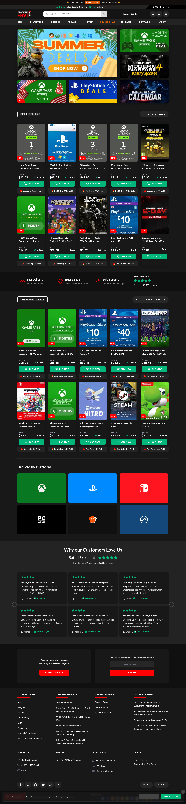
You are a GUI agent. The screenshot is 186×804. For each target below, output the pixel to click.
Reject (149, 796)
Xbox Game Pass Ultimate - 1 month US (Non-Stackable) (73, 709)
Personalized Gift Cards (145, 764)
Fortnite (90, 22)
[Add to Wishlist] (153, 14)
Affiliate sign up (54, 672)
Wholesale (101, 766)
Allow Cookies (171, 796)
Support (161, 22)
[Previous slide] (14, 604)
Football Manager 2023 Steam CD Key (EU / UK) (154, 352)
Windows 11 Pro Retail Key (69, 725)
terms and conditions (88, 797)
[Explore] (144, 51)
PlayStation (36, 22)
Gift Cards (126, 22)
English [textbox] (166, 7)
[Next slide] (171, 604)
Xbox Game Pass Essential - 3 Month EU (61, 352)
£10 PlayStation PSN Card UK (122, 239)
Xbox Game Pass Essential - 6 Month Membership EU (60, 425)
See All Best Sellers (154, 114)
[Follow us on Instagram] (35, 785)
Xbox (20, 22)
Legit (19, 722)
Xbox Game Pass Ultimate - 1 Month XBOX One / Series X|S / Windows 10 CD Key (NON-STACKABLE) (31, 167)
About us (21, 702)
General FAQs (101, 707)
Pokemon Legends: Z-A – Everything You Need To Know (151, 713)
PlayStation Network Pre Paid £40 (122, 352)
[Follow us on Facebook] (20, 785)
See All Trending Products (150, 299)
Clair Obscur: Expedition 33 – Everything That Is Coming (147, 704)
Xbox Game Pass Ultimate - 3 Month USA (92, 167)
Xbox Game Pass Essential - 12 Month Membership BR (29, 352)
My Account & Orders (129, 14)
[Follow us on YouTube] (43, 785)
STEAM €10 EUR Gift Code (122, 425)
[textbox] (155, 7)
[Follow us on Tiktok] (50, 785)
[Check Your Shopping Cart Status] (166, 14)
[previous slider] (21, 53)
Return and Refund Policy (29, 738)
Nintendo (55, 22)
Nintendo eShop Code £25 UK (153, 425)
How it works (140, 760)
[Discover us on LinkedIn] (58, 785)
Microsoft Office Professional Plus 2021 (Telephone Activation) (72, 742)
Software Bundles (64, 702)
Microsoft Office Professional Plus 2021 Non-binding (72, 733)
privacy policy (67, 797)
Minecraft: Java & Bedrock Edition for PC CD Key (61, 239)
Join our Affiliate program (68, 760)
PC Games (73, 22)
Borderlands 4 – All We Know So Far (151, 720)
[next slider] (113, 53)
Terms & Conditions (26, 733)
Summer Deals (107, 22)
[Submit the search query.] (104, 14)
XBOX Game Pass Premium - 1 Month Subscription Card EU (30, 239)
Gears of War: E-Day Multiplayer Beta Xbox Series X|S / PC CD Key (154, 239)
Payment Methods (103, 712)
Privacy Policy (24, 727)
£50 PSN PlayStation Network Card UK (60, 167)
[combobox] (155, 7)
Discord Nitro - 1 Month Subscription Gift (92, 425)
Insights (21, 707)
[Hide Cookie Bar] (183, 792)
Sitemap (21, 712)
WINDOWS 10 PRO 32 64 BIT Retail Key (73, 718)
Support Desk (101, 702)
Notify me (157, 256)
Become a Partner (105, 771)
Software (144, 22)
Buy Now (33, 183)
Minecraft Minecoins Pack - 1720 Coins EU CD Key (153, 167)
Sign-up (132, 672)
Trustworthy (23, 717)
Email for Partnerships (106, 760)
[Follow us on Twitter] (28, 785)
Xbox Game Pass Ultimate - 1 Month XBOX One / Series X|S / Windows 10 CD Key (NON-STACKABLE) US (123, 167)
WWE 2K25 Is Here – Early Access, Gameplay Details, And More (150, 727)
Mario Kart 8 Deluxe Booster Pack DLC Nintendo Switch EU (29, 425)
